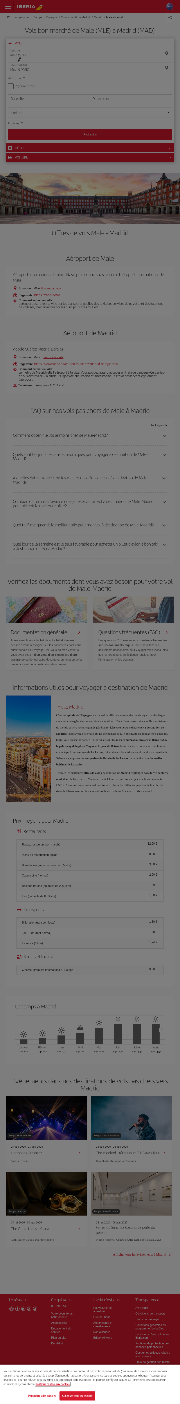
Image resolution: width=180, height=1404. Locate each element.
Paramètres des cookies (42, 1396)
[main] (90, 1384)
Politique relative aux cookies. (53, 1384)
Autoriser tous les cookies (77, 1396)
